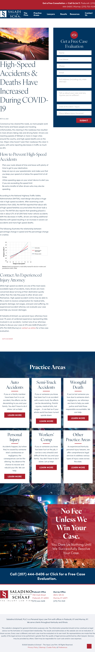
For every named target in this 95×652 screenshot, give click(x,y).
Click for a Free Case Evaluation (61, 576)
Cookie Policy (51, 647)
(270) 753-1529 (88, 6)
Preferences (62, 647)
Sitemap (42, 647)
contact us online (29, 328)
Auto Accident (7, 339)
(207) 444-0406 (31, 573)
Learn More (15, 415)
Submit (84, 120)
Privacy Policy (33, 647)
